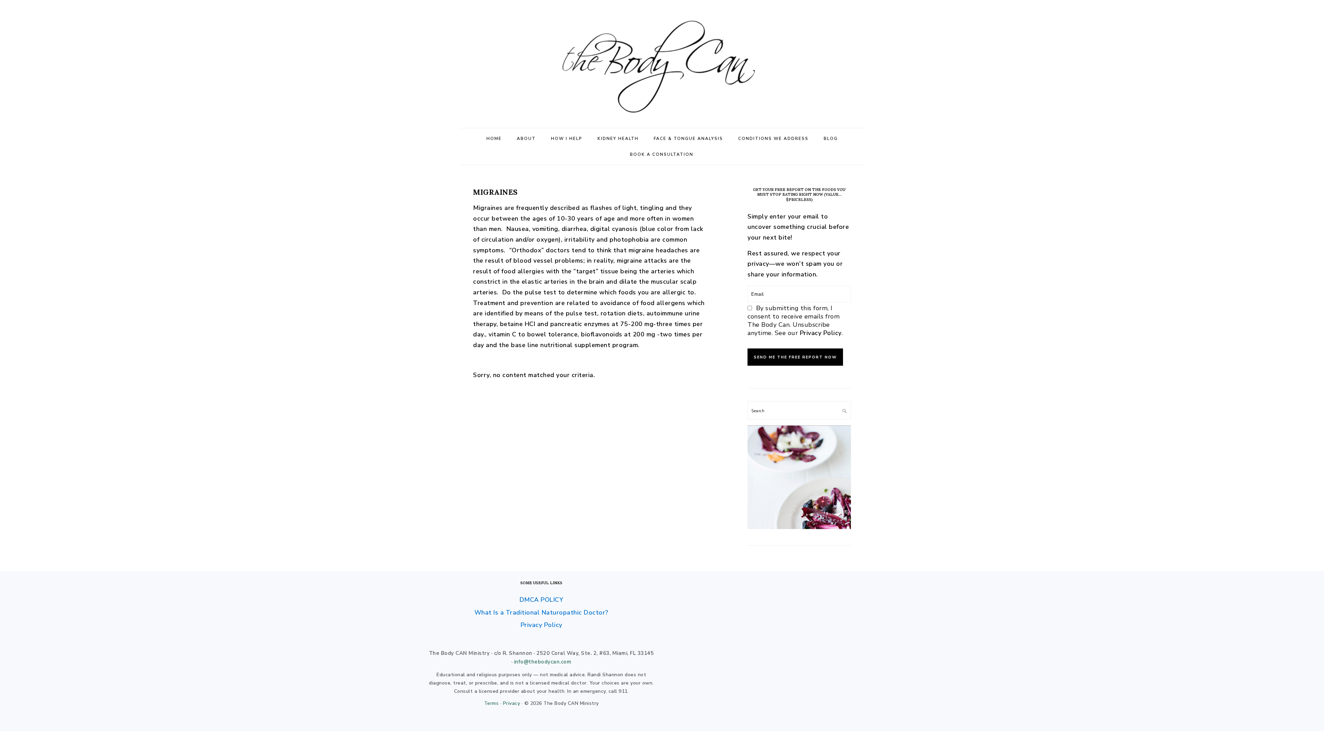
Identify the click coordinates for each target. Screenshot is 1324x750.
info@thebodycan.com (543, 661)
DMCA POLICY (541, 600)
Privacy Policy (821, 333)
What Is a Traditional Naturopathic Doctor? (541, 612)
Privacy (511, 703)
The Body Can (662, 64)
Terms (491, 703)
